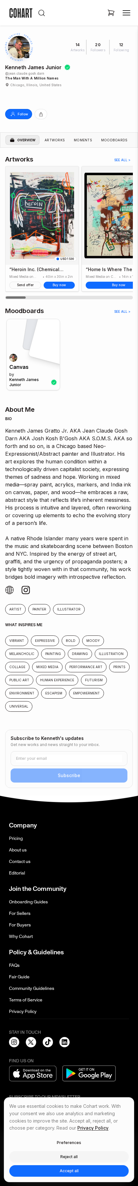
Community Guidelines (31, 988)
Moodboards (114, 140)
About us (18, 850)
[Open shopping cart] (111, 12)
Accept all (69, 1170)
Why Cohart (21, 936)
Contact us (19, 861)
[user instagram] (9, 590)
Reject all (69, 1156)
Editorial (17, 873)
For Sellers (19, 913)
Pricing (16, 838)
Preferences (69, 1142)
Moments (83, 140)
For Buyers (20, 925)
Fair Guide (19, 977)
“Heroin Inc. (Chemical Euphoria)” (34, 269)
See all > (122, 160)
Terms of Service (25, 1000)
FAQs (14, 965)
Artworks (55, 140)
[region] (69, 232)
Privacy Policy (23, 1011)
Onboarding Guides (28, 902)
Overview (26, 140)
